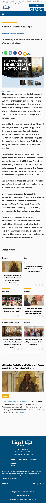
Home (5, 26)
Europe (27, 26)
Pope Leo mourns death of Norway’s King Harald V (12, 309)
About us (5, 483)
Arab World (23, 459)
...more (21, 412)
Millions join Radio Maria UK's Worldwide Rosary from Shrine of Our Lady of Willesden (12, 279)
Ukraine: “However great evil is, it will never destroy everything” (33, 342)
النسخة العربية (37, 5)
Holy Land (33, 459)
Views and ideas (13, 464)
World (16, 26)
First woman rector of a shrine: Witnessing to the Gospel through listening (33, 311)
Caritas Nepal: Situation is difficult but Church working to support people (33, 269)
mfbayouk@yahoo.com (9, 477)
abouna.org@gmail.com (10, 475)
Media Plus (32, 499)
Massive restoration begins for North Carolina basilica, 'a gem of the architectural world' (12, 343)
